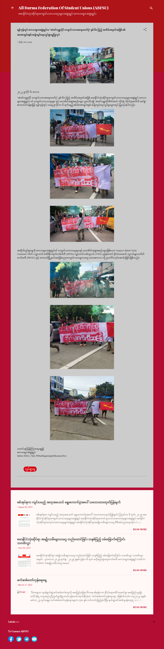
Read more (140, 529)
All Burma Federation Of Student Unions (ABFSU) (63, 7)
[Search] (151, 9)
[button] (145, 30)
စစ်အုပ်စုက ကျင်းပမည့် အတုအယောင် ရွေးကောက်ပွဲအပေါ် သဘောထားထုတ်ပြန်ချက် (69, 502)
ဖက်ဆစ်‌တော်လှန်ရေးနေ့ (31, 580)
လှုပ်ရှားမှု (30, 469)
